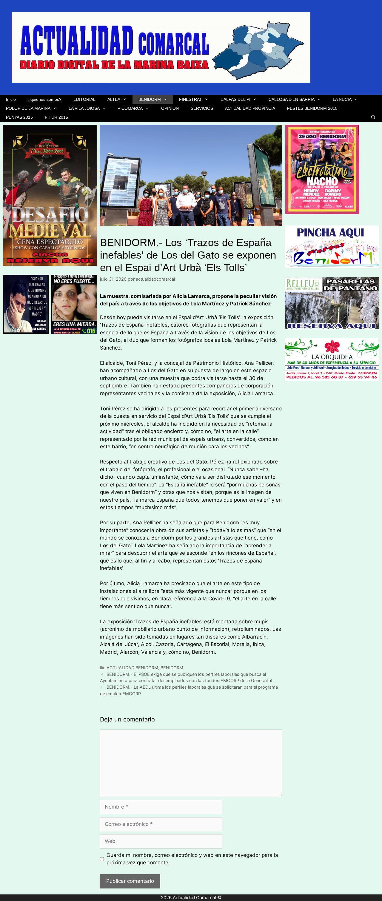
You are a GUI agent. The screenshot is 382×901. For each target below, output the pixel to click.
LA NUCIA (342, 99)
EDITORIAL (84, 99)
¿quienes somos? (44, 99)
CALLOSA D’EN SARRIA (292, 99)
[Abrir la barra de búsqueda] (373, 117)
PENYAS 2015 (19, 117)
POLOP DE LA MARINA (28, 108)
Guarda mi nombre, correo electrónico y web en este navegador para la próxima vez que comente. (192, 859)
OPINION (170, 108)
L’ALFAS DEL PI (235, 99)
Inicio (11, 99)
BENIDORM (149, 99)
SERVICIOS (202, 108)
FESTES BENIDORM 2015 (312, 108)
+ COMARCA (130, 108)
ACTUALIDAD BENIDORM (132, 667)
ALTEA (113, 99)
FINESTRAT (190, 99)
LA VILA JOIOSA (84, 108)
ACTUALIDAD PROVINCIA (250, 108)
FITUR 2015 (56, 117)
